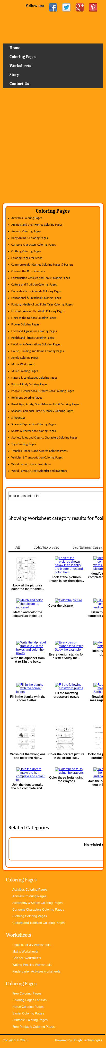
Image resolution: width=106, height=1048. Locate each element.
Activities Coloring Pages (26, 218)
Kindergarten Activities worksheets (36, 971)
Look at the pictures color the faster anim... (27, 587)
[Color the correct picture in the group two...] (66, 738)
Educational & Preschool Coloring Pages (36, 298)
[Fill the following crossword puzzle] (66, 686)
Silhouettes (18, 417)
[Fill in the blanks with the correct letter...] (27, 688)
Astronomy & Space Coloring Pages (37, 903)
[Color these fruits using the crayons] (66, 770)
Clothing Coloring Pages (26, 251)
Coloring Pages (23, 56)
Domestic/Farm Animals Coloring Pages (36, 291)
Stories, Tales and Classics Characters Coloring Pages (44, 437)
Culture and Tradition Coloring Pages (34, 284)
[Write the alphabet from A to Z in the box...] (27, 648)
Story (14, 74)
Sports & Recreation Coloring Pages (33, 431)
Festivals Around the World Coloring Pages (38, 311)
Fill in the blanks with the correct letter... (28, 698)
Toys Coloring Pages (23, 444)
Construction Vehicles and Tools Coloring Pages (40, 278)
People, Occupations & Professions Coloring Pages (42, 391)
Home (53, 29)
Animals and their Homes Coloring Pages (37, 224)
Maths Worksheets (23, 364)
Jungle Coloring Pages (25, 357)
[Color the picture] (66, 600)
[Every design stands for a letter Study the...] (66, 646)
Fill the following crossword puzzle (66, 694)
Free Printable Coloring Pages (33, 1027)
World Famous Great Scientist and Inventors (39, 471)
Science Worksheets (26, 958)
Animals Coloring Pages (26, 231)
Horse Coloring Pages (27, 1007)
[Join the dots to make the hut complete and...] (27, 774)
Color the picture (60, 605)
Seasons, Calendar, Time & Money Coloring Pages (42, 411)
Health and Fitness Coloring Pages (32, 338)
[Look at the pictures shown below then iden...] (66, 565)
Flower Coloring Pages (25, 324)
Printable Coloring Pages (30, 1020)
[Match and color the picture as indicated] (27, 603)
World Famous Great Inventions (31, 464)
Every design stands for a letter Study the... (66, 656)
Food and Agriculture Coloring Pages (34, 331)
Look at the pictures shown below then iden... (66, 579)
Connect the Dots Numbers (28, 271)
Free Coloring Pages (26, 993)
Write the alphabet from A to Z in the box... (28, 659)
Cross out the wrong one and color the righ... (28, 756)
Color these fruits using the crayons (66, 779)
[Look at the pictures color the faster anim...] (27, 569)
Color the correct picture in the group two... (66, 756)
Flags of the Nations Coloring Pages (33, 318)
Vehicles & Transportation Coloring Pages (37, 457)
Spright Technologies (87, 1040)
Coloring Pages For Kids (29, 1000)
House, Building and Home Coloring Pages (37, 351)
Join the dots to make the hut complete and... (27, 786)
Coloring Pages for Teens (26, 258)
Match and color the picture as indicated (27, 614)
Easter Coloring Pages (28, 1013)
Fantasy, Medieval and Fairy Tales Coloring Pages (42, 304)
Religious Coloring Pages (26, 397)
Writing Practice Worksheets (31, 965)
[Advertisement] (53, 147)
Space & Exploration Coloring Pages (33, 424)
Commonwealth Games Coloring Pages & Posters (42, 264)
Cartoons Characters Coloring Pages (33, 244)
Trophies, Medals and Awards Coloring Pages (39, 451)
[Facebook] (53, 7)
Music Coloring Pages (24, 371)
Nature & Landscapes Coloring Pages (34, 377)
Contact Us (19, 83)
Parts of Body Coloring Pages (29, 384)
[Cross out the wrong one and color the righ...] (27, 738)
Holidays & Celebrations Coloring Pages (35, 344)
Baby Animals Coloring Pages (29, 238)
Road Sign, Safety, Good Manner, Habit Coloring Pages (45, 404)
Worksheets (20, 65)
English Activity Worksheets (31, 945)
